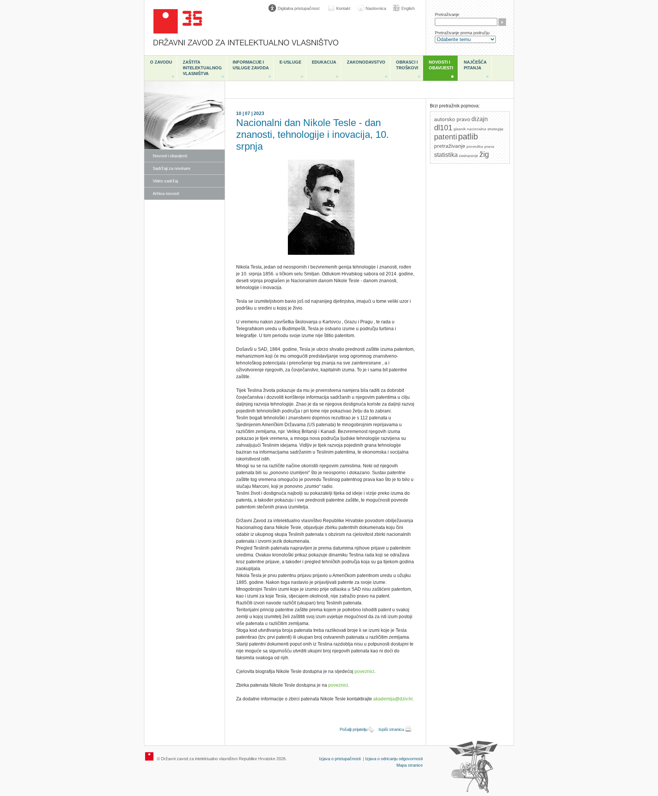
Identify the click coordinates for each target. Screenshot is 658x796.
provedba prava (480, 146)
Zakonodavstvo (366, 62)
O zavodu (161, 62)
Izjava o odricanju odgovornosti (394, 758)
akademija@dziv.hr (392, 699)
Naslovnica (376, 8)
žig (484, 154)
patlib (468, 136)
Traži (502, 22)
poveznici (364, 671)
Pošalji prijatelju (353, 729)
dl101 (443, 127)
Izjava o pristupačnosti (340, 758)
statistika (446, 155)
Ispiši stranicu (391, 729)
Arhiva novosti (166, 193)
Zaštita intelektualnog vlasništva (202, 68)
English (408, 8)
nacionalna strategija (485, 129)
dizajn (479, 119)
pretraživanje (449, 146)
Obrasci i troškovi (407, 65)
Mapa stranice (409, 765)
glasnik (460, 129)
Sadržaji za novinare (171, 168)
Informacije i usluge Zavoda (251, 65)
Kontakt (343, 8)
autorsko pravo (452, 119)
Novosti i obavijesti (441, 65)
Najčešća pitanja (475, 65)
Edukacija (324, 62)
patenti (445, 137)
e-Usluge (290, 62)
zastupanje (468, 155)
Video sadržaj (165, 181)
